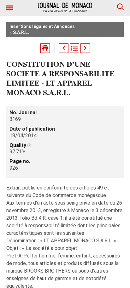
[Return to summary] (74, 48)
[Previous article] (63, 48)
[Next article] (85, 48)
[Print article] (45, 48)
